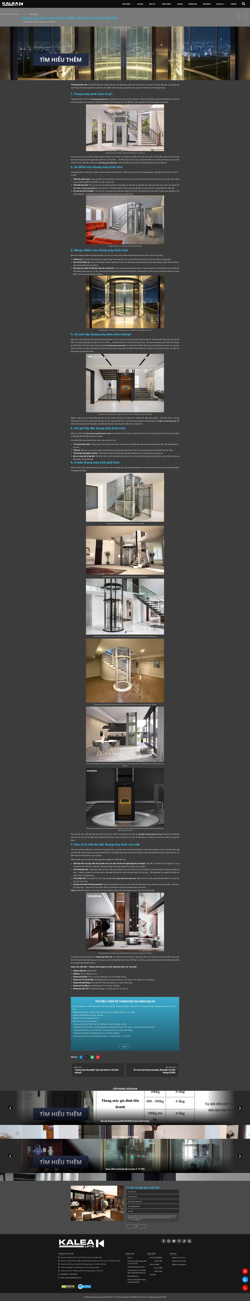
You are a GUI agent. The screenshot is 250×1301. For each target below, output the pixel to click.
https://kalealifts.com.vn (88, 974)
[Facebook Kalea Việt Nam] (163, 1241)
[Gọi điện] (245, 1287)
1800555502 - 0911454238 (69, 1274)
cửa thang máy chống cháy (107, 163)
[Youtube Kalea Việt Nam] (173, 1241)
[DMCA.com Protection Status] (68, 1286)
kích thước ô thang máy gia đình (84, 188)
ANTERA (153, 1275)
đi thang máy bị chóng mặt (116, 345)
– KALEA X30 (158, 1271)
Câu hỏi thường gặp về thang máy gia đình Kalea (136, 1281)
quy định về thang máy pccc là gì (150, 834)
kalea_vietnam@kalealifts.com (71, 1277)
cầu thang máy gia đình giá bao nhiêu (98, 433)
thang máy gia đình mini (99, 99)
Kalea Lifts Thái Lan (178, 1257)
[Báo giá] (245, 1271)
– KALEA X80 (158, 1268)
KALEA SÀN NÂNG (156, 1257)
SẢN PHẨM (126, 4)
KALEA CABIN (154, 1264)
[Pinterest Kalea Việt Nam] (179, 1241)
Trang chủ (24, 14)
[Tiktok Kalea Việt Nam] (184, 1241)
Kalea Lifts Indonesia (179, 1264)
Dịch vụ (152, 4)
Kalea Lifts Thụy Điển (179, 1261)
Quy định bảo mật (133, 1276)
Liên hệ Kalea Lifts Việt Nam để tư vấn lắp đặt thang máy (136, 1271)
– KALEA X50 (158, 1261)
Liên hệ (233, 4)
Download (193, 4)
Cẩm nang (206, 4)
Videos (180, 4)
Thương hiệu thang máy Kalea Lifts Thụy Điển (136, 1262)
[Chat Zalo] (245, 1279)
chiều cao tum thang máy (167, 421)
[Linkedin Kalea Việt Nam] (189, 1241)
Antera (140, 4)
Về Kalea (220, 4)
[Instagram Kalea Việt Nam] (168, 1241)
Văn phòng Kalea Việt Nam (136, 1267)
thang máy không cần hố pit (126, 878)
